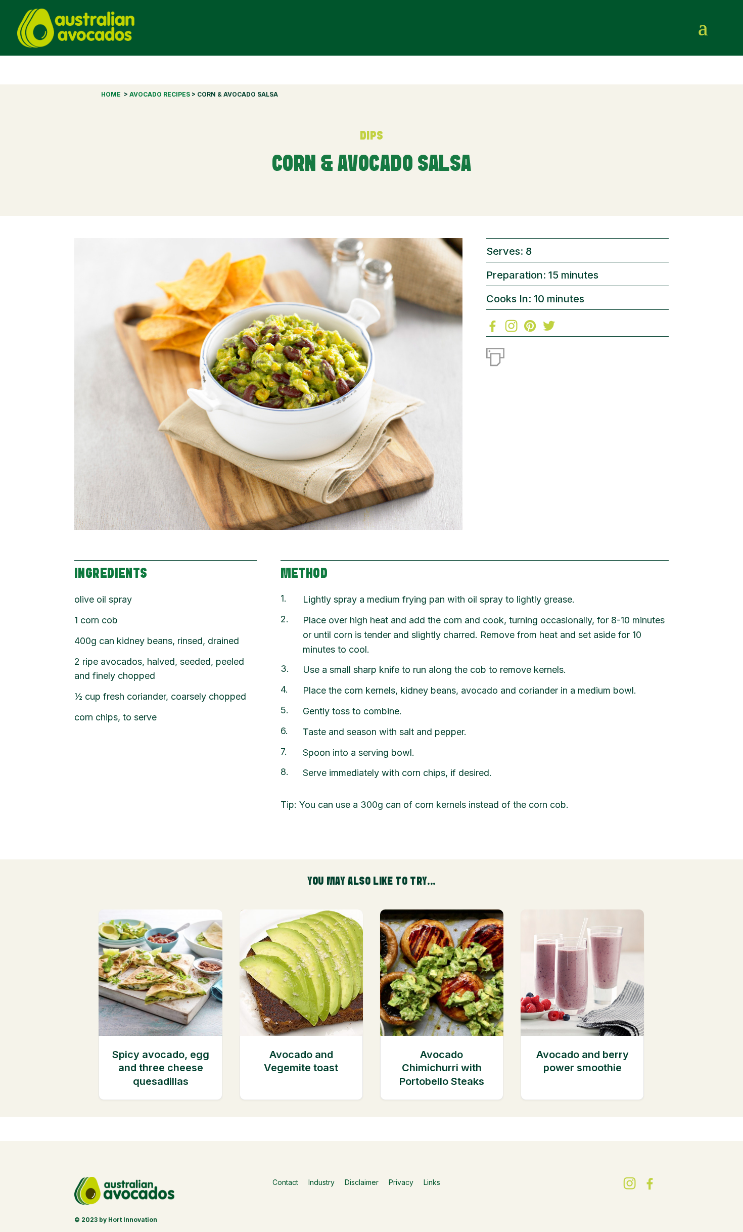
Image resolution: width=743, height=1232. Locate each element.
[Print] (495, 355)
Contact (285, 1182)
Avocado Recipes (159, 94)
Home (111, 94)
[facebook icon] (661, 28)
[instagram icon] (682, 28)
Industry (321, 1182)
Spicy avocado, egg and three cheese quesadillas (160, 1067)
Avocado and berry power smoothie (582, 1061)
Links (432, 1182)
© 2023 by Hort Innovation (115, 1219)
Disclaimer (362, 1182)
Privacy (401, 1182)
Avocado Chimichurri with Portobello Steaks (441, 1067)
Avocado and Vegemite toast (301, 1061)
